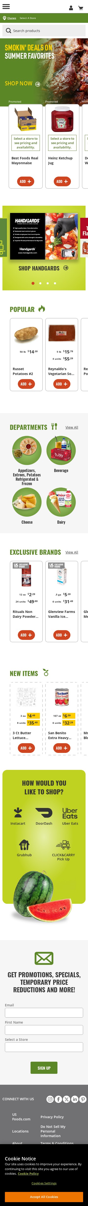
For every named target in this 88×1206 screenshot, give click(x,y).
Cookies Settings (44, 1183)
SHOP (18, 83)
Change (11, 18)
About (17, 1143)
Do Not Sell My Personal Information (53, 1131)
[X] (66, 1099)
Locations (20, 1131)
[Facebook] (58, 1099)
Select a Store (16, 1039)
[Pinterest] (82, 1099)
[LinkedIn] (74, 1099)
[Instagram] (49, 1099)
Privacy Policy (52, 1117)
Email (9, 1005)
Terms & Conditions (57, 1143)
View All (72, 427)
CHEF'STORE (39, 6)
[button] (33, 283)
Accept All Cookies (44, 1197)
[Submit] (8, 30)
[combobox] (44, 31)
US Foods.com (21, 1116)
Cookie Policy (28, 1173)
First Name (14, 1022)
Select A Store (28, 18)
